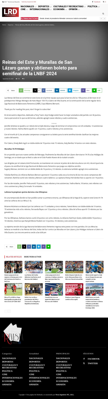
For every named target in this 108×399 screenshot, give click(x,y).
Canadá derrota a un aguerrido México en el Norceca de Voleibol (52, 299)
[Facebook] (92, 2)
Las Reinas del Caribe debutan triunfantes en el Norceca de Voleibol (33, 277)
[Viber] (43, 246)
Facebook (97, 2)
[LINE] (48, 246)
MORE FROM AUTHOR (32, 257)
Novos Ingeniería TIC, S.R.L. (65, 395)
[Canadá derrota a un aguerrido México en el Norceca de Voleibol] (54, 289)
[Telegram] (39, 246)
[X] (103, 2)
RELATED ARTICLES (14, 257)
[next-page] (9, 311)
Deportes (10, 25)
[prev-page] (5, 311)
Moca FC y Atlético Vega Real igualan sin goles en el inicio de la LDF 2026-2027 (12, 299)
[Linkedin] (34, 246)
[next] (104, 18)
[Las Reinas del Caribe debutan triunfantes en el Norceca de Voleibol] (34, 267)
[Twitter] (84, 363)
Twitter (93, 363)
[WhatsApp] (19, 246)
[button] (103, 13)
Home (4, 25)
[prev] (101, 18)
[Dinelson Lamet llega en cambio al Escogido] (74, 289)
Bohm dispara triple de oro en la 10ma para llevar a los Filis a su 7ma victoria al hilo (74, 277)
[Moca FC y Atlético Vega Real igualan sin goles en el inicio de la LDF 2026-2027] (13, 289)
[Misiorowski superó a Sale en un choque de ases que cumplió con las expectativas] (95, 267)
